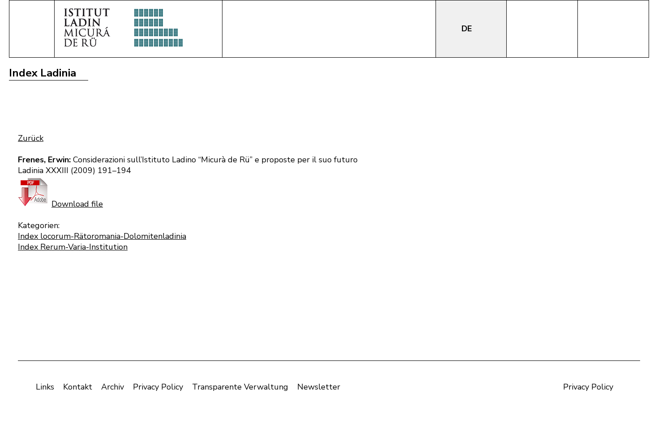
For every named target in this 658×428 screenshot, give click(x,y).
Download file (77, 204)
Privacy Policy (158, 386)
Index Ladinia (42, 73)
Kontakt (77, 386)
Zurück (30, 138)
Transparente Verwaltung (240, 386)
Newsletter (318, 386)
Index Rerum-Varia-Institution (73, 247)
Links (45, 386)
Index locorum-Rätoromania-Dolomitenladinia (102, 236)
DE (467, 28)
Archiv (112, 386)
